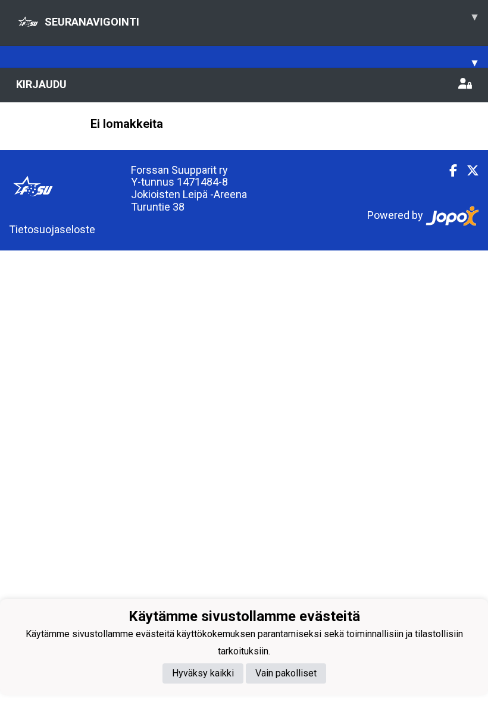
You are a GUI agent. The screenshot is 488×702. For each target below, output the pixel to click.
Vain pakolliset (286, 673)
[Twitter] (468, 170)
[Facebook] (448, 170)
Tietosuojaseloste (52, 229)
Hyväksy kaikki (203, 673)
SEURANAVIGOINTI (261, 19)
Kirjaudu (41, 84)
